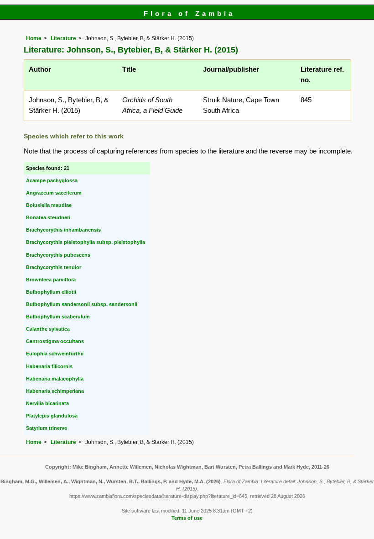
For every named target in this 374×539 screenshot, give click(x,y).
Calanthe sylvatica (48, 329)
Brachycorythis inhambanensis (63, 230)
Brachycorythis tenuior (53, 267)
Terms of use (187, 518)
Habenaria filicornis (49, 366)
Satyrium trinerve (46, 428)
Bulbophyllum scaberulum (58, 316)
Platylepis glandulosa (52, 415)
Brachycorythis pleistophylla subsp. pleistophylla (85, 242)
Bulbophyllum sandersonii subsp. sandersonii (81, 304)
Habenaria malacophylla (54, 378)
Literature (63, 38)
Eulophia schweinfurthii (54, 353)
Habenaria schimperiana (55, 391)
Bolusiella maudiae (49, 205)
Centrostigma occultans (55, 341)
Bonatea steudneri (48, 217)
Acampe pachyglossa (52, 180)
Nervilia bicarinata (47, 403)
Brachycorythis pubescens (58, 255)
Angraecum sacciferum (54, 193)
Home (34, 38)
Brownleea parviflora (51, 279)
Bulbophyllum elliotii (51, 292)
